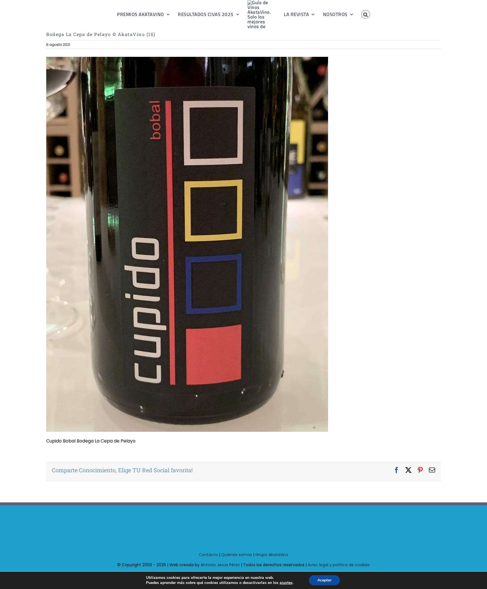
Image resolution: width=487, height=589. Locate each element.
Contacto (208, 554)
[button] (359, 14)
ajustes (286, 582)
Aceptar (324, 580)
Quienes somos (236, 554)
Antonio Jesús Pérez (220, 565)
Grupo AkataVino (271, 554)
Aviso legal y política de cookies (339, 565)
